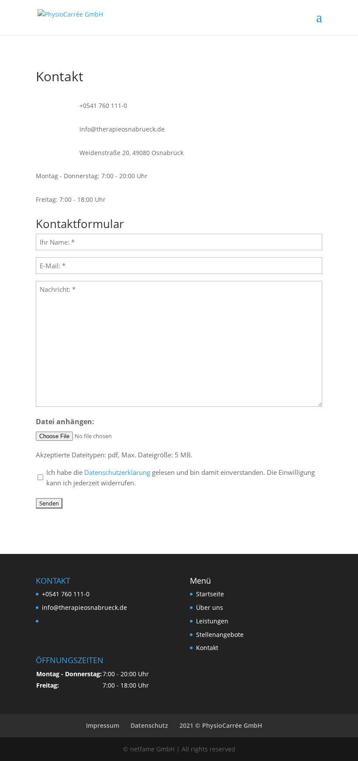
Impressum (102, 725)
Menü (200, 580)
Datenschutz (149, 725)
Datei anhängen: (65, 421)
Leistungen (212, 621)
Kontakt (207, 647)
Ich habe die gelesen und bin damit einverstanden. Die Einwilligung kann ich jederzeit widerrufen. (180, 477)
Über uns (209, 607)
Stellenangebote (220, 634)
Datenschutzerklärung (117, 472)
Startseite (210, 594)
